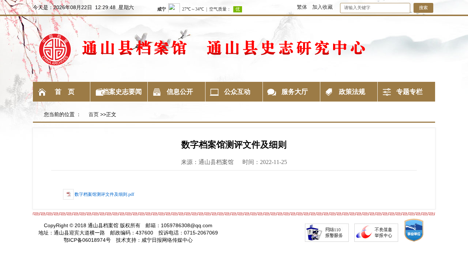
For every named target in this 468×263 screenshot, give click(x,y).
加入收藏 (322, 7)
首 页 (65, 91)
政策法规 (352, 91)
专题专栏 (409, 91)
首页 (93, 114)
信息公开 (180, 91)
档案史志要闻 (122, 91)
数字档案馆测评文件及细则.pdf (104, 194)
